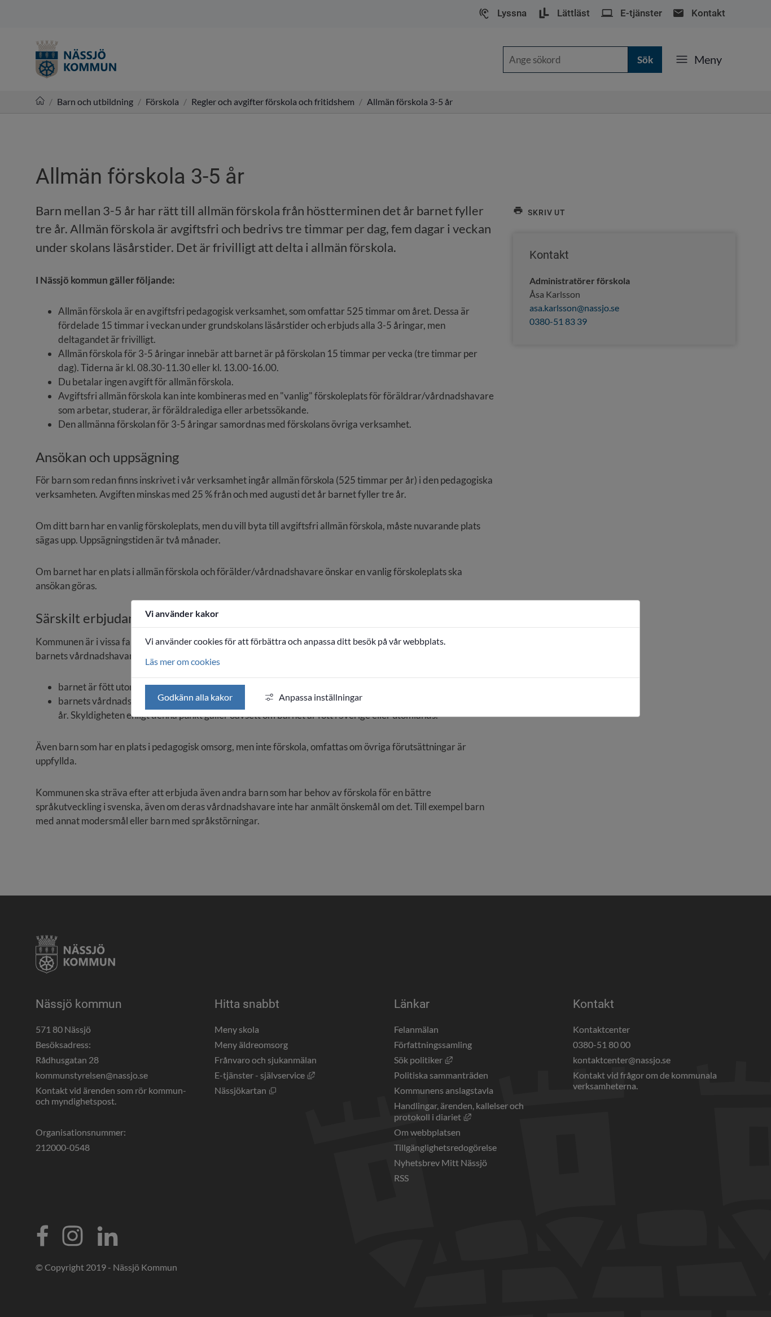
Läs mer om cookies (182, 661)
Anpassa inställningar (320, 697)
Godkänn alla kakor (195, 697)
